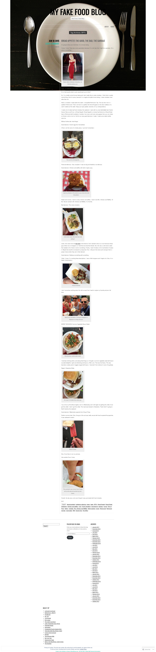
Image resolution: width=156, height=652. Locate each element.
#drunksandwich (71, 504)
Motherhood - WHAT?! (50, 613)
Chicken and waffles (72, 506)
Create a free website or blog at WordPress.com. (67, 651)
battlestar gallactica (81, 504)
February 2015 (96, 552)
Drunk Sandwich (86, 506)
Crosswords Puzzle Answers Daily (53, 629)
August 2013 (95, 583)
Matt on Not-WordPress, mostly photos (54, 641)
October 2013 (95, 579)
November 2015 (96, 541)
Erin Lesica (47, 620)
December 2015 (96, 540)
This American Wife (49, 636)
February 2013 (96, 594)
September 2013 (96, 581)
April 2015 (95, 550)
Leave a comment (52, 43)
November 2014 (96, 558)
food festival (94, 506)
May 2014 (94, 568)
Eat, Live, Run (48, 638)
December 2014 (96, 556)
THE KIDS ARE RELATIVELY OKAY (53, 631)
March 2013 (95, 592)
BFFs (95, 504)
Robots (57, 47)
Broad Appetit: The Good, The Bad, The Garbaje (83, 40)
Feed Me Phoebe (49, 625)
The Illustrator (48, 643)
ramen (97, 508)
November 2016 (96, 529)
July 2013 (94, 585)
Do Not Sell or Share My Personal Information (89, 651)
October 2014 (95, 559)
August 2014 (95, 563)
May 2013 (94, 588)
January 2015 (95, 554)
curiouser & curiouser (50, 611)
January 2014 (95, 574)
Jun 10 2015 (54, 40)
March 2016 (95, 536)
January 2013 (95, 596)
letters (66, 508)
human (105, 506)
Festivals (51, 47)
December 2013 (96, 576)
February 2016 (96, 538)
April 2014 (95, 570)
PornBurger (47, 614)
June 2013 (95, 587)
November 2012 (96, 599)
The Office (85, 510)
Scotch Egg (79, 510)
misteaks (71, 508)
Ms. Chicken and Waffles (80, 508)
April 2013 (95, 590)
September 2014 (96, 561)
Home (112, 26)
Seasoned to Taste (49, 640)
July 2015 (94, 545)
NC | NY (47, 616)
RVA (74, 510)
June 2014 (95, 567)
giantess (100, 506)
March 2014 (95, 572)
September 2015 (96, 543)
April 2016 (95, 534)
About (107, 26)
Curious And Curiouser (50, 632)
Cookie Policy (83, 649)
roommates (69, 510)
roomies (63, 510)
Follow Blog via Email (73, 524)
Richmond (109, 508)
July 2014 (94, 565)
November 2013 (96, 578)
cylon (80, 506)
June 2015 (95, 547)
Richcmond (103, 508)
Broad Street (109, 504)
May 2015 (94, 549)
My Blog (47, 634)
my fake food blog (78, 11)
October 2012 (95, 601)
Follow (70, 537)
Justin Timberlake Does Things (52, 623)
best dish (77, 243)
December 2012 (96, 597)
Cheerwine (64, 506)
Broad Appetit (101, 504)
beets (92, 504)
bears (88, 504)
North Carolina (91, 508)
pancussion (47, 627)
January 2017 (95, 527)
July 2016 (94, 532)
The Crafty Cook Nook (50, 622)
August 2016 (95, 530)
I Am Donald (48, 618)
